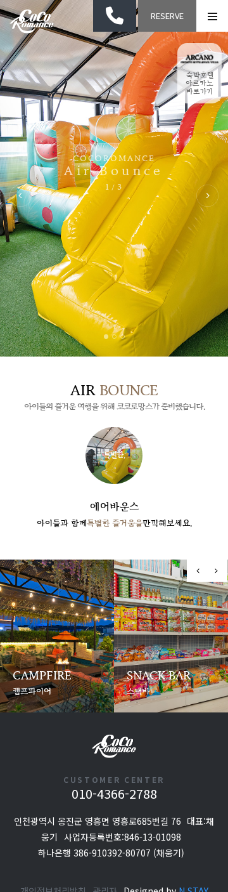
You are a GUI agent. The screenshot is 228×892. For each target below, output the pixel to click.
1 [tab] (106, 336)
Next (207, 196)
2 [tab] (114, 336)
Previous (21, 196)
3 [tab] (122, 336)
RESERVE (167, 16)
